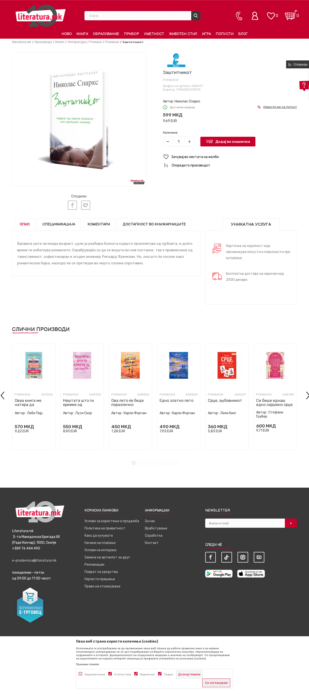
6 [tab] (168, 463)
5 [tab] (161, 463)
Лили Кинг (228, 413)
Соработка (153, 536)
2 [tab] (140, 463)
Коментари (99, 224)
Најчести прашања (99, 579)
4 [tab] (154, 463)
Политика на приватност (104, 528)
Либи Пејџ (34, 413)
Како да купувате (98, 536)
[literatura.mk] (40, 16)
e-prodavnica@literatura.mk (34, 560)
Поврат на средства (101, 572)
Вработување (156, 528)
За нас (150, 521)
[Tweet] (86, 205)
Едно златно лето (176, 400)
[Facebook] (72, 205)
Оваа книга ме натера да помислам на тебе (32, 404)
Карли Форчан (135, 413)
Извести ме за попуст (280, 107)
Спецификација (58, 224)
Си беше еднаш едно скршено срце (274, 402)
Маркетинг (147, 674)
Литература (77, 42)
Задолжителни (94, 674)
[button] (230, 157)
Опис (25, 224)
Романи (96, 42)
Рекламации (94, 565)
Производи (43, 42)
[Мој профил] (256, 15)
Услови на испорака (100, 550)
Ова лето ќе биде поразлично (127, 402)
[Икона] (176, 60)
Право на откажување (102, 586)
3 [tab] (147, 463)
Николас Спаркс (187, 101)
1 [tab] (133, 463)
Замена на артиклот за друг (107, 557)
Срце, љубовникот (225, 400)
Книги (59, 42)
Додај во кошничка (232, 141)
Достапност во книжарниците (154, 224)
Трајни (168, 674)
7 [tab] (175, 463)
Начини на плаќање (100, 543)
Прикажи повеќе (87, 664)
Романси (112, 42)
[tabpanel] (34, 397)
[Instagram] (243, 557)
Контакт (152, 543)
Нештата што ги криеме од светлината (78, 404)
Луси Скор (83, 413)
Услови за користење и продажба (111, 521)
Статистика (122, 674)
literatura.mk (21, 42)
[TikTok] (227, 557)
